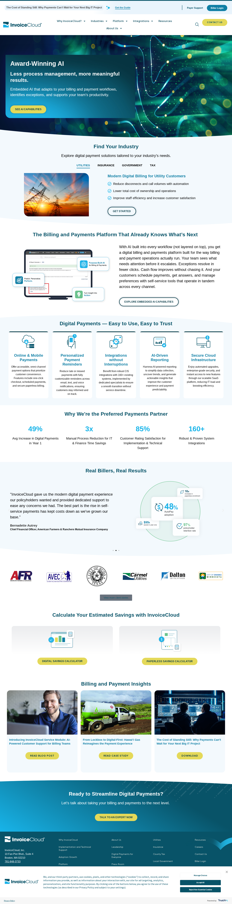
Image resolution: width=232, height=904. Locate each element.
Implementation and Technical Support (75, 848)
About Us (112, 28)
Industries (97, 21)
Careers (199, 847)
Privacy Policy (9, 900)
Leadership (117, 847)
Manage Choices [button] (200, 875)
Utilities (157, 840)
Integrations (141, 21)
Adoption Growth (68, 857)
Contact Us (201, 854)
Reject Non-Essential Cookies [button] (200, 889)
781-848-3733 (13, 861)
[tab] (83, 165)
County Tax (159, 854)
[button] (227, 872)
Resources (165, 21)
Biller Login (200, 861)
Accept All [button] (200, 882)
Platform (118, 21)
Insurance (158, 847)
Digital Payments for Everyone (122, 855)
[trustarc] (223, 900)
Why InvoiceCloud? (69, 21)
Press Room (118, 864)
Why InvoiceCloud (68, 840)
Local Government (163, 861)
